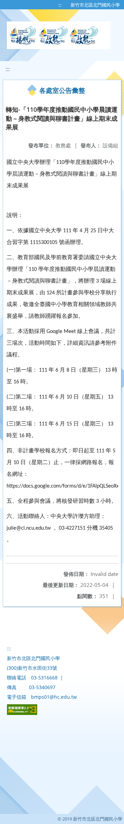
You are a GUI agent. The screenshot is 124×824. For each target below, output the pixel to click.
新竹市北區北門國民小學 (95, 5)
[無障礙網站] (22, 713)
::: (59, 5)
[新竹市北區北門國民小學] (58, 35)
